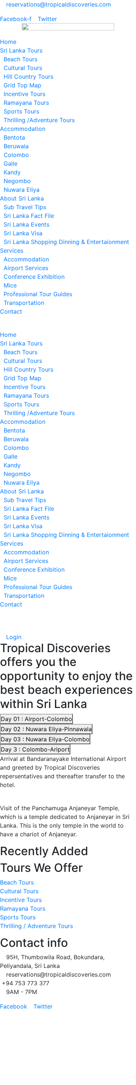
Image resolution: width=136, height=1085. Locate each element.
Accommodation (22, 128)
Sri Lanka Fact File (29, 215)
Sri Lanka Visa (23, 233)
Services (11, 250)
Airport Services (26, 268)
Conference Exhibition (34, 276)
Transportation (24, 302)
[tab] (36, 719)
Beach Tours (20, 59)
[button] (68, 326)
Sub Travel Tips (25, 207)
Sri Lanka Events (26, 224)
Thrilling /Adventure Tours (39, 120)
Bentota (14, 137)
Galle (10, 163)
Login (12, 637)
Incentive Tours (24, 94)
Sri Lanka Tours (21, 50)
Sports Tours (21, 111)
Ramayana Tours (26, 102)
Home (8, 41)
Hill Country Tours (28, 76)
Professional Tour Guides (38, 294)
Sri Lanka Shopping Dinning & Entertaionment (66, 241)
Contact (11, 311)
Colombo (16, 154)
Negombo (17, 181)
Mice (10, 285)
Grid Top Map (22, 85)
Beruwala (16, 146)
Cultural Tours (23, 67)
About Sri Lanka (22, 198)
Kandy (12, 172)
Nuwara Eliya (22, 189)
